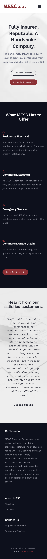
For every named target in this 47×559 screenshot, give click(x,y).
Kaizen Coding (27, 551)
